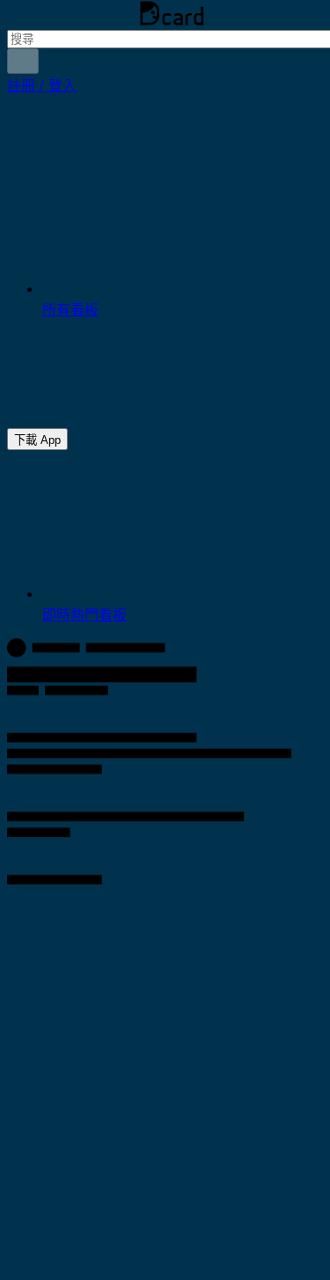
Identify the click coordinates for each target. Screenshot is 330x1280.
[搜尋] (23, 61)
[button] (42, 85)
